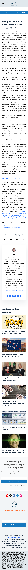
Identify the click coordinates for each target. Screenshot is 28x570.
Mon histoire (5, 541)
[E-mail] (23, 239)
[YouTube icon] (20, 296)
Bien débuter (14, 541)
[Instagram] (21, 495)
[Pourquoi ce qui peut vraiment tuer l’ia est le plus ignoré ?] (14, 369)
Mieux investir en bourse (8, 28)
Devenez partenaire (21, 547)
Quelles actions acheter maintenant (14, 539)
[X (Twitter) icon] (15, 296)
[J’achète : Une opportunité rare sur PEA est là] (14, 418)
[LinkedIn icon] (10, 296)
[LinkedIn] (17, 239)
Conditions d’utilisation (8, 547)
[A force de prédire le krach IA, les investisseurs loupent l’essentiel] (14, 441)
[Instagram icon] (18, 296)
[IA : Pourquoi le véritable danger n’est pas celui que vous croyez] (14, 345)
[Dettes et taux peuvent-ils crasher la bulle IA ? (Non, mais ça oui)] (14, 322)
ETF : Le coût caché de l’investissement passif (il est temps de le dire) (14, 404)
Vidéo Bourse (22, 541)
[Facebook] (5, 239)
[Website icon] (13, 296)
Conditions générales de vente (14, 545)
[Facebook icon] (7, 296)
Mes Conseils (8, 535)
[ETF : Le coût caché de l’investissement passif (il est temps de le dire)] (14, 392)
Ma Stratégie (15, 543)
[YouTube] (7, 495)
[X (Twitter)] (11, 239)
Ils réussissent (7, 543)
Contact (23, 543)
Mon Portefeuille (18, 535)
